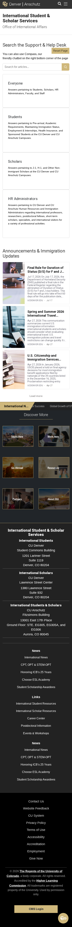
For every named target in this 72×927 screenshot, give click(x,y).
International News (36, 657)
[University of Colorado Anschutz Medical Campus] (31, 4)
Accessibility (36, 837)
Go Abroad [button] (17, 467)
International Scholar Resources (36, 710)
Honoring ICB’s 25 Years (36, 672)
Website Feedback (36, 808)
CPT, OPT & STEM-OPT (36, 664)
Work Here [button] (53, 436)
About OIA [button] (53, 499)
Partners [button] (17, 499)
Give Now (36, 858)
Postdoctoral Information (36, 725)
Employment (36, 851)
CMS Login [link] (36, 909)
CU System (36, 815)
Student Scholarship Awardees (36, 687)
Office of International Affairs (25, 27)
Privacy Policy (36, 823)
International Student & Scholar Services (26, 18)
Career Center (36, 718)
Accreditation (36, 844)
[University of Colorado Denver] (13, 4)
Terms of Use (36, 830)
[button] (63, 918)
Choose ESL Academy (36, 679)
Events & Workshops (36, 733)
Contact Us (36, 801)
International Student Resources (36, 703)
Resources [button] (53, 467)
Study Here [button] (17, 436)
